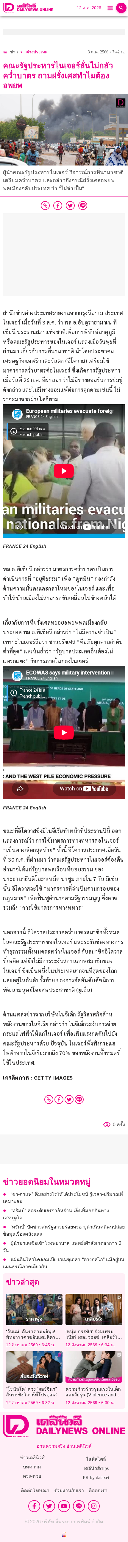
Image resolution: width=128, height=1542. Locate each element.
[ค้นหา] (121, 8)
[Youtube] (64, 1506)
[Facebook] (58, 1099)
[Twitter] (69, 1099)
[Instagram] (94, 1506)
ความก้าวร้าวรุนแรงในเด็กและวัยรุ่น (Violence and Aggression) (93, 1395)
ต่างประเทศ (37, 52)
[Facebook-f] (34, 1506)
